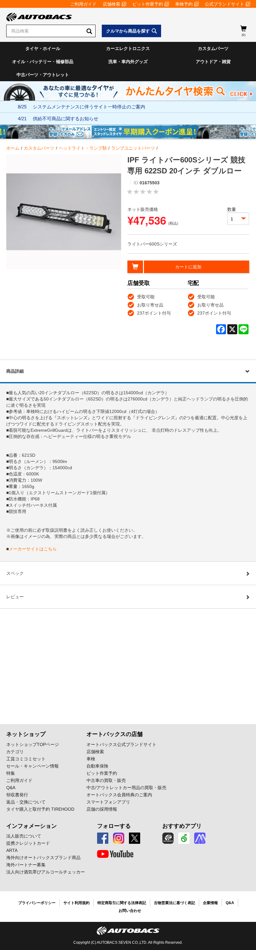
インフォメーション (31, 826)
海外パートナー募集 (26, 864)
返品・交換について (26, 801)
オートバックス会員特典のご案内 (119, 794)
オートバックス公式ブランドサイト (121, 744)
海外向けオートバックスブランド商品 (43, 857)
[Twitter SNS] (134, 838)
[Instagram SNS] (118, 838)
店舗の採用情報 (101, 809)
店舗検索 (111, 4)
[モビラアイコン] (199, 838)
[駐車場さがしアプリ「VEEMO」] (184, 838)
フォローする (114, 826)
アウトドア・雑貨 (213, 61)
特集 (10, 773)
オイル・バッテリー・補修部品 (42, 61)
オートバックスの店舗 (114, 734)
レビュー (15, 596)
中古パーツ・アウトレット (43, 74)
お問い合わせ (130, 910)
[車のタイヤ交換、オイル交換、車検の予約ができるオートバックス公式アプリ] (168, 838)
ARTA (11, 850)
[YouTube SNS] (115, 854)
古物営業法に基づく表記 (174, 903)
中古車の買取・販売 (106, 780)
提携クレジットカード (28, 843)
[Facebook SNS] (102, 838)
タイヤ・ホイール (42, 48)
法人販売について (23, 835)
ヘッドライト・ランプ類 (83, 148)
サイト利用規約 (76, 903)
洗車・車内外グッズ (128, 61)
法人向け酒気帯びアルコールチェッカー (45, 871)
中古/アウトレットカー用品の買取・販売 (126, 787)
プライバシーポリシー (37, 903)
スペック (15, 573)
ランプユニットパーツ (133, 148)
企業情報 (210, 903)
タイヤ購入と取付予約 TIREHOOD (40, 809)
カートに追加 (188, 266)
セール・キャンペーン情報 (32, 765)
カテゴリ (15, 751)
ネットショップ (26, 734)
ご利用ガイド (83, 4)
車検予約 (184, 4)
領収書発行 (17, 794)
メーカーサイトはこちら (33, 548)
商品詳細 (15, 371)
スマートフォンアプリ (108, 801)
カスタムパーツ (213, 48)
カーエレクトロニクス (128, 48)
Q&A (10, 787)
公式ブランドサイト (224, 4)
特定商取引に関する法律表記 (121, 903)
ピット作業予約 (147, 4)
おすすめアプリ (182, 826)
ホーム (12, 148)
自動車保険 (97, 765)
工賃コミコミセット (26, 758)
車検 (90, 758)
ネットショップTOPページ (32, 744)
